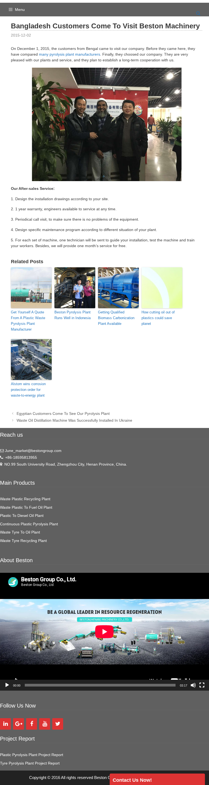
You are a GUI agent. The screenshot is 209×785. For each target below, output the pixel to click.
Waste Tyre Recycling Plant (23, 540)
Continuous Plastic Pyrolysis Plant (29, 524)
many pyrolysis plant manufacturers (69, 54)
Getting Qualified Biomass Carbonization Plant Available (116, 318)
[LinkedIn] (5, 724)
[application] (104, 632)
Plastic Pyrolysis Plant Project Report (31, 755)
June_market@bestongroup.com (33, 450)
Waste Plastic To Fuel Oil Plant (26, 507)
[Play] (7, 685)
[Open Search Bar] (198, 13)
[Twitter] (57, 724)
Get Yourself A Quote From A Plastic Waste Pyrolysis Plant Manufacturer (28, 320)
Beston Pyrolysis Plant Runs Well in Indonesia (72, 315)
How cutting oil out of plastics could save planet (158, 318)
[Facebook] (31, 724)
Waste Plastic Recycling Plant (25, 499)
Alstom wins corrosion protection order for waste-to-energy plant (28, 389)
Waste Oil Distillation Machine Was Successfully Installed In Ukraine (74, 420)
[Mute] (193, 685)
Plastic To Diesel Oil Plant (22, 515)
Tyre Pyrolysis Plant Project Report (30, 763)
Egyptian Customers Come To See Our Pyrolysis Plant (63, 413)
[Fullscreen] (202, 685)
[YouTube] (44, 724)
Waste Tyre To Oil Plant (20, 532)
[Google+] (18, 724)
